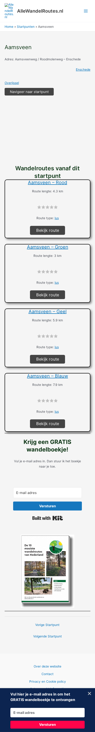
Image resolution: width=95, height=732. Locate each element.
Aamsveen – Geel (48, 311)
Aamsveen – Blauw (47, 376)
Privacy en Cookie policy (47, 681)
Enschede (83, 69)
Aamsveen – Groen (47, 247)
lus (57, 218)
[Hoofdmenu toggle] (86, 11)
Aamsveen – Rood (47, 182)
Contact (47, 674)
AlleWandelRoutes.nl (40, 11)
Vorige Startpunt (47, 625)
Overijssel (12, 83)
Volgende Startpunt (47, 636)
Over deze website (47, 666)
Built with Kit (47, 518)
